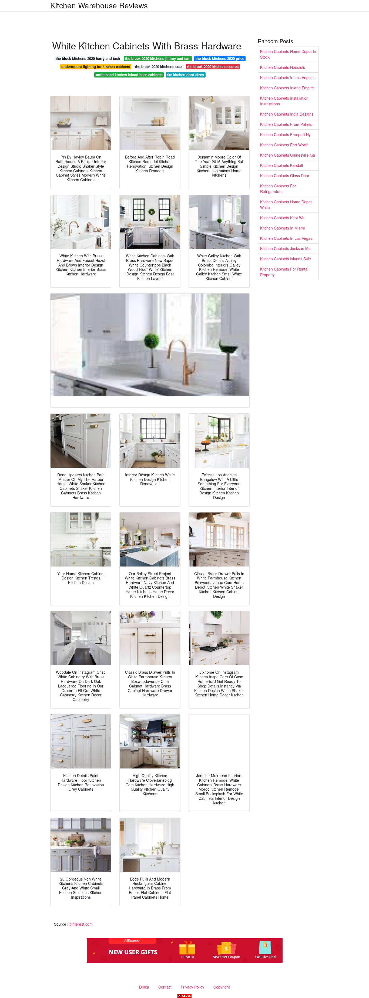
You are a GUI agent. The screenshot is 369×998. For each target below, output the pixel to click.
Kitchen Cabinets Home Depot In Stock (288, 54)
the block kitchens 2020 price (220, 58)
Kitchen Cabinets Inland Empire (287, 87)
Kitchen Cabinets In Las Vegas (286, 238)
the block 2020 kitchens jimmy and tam (157, 58)
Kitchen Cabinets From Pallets (286, 124)
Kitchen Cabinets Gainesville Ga (287, 155)
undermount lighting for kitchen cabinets (95, 66)
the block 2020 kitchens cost (158, 66)
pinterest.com (81, 924)
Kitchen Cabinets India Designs (286, 114)
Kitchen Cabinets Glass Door (284, 175)
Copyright (221, 987)
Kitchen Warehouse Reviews (99, 5)
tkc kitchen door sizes (185, 74)
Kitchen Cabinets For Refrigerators (278, 188)
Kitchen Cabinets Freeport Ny (285, 134)
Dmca (144, 987)
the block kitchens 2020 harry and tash (88, 58)
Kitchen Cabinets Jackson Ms (285, 248)
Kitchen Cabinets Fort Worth (284, 144)
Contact (165, 987)
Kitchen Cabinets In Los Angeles (288, 77)
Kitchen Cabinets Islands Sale (285, 258)
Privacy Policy (192, 987)
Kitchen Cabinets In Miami (282, 228)
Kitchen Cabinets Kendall (281, 165)
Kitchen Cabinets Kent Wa (282, 217)
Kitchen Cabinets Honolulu (282, 67)
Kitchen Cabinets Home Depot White (286, 204)
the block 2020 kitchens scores (213, 66)
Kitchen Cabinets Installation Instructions (284, 100)
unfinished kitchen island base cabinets (129, 74)
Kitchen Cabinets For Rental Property (284, 271)
